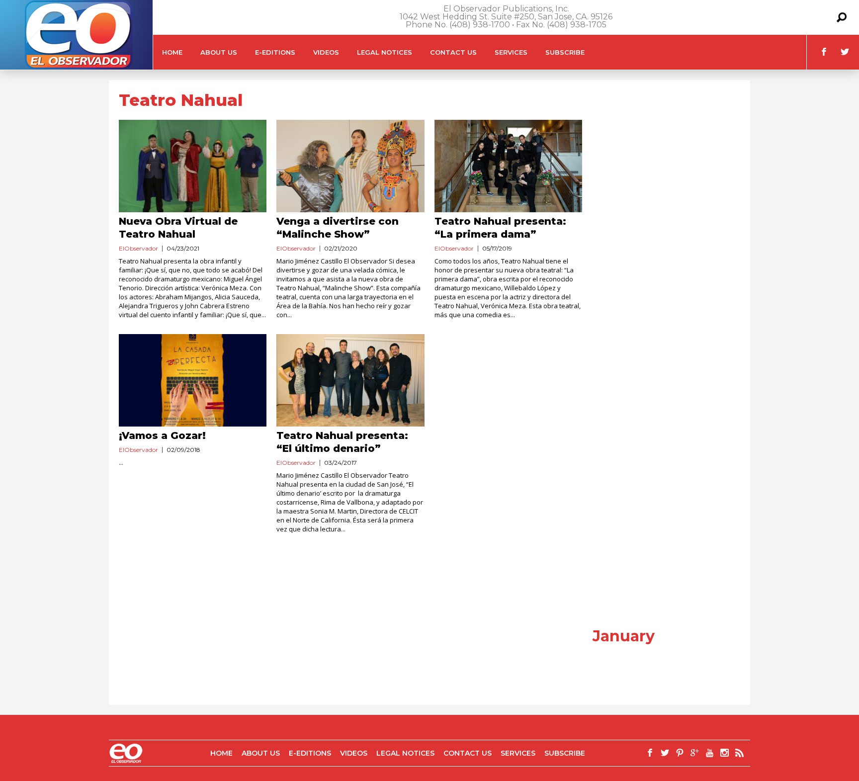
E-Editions (275, 52)
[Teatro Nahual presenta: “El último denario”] (350, 380)
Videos (326, 52)
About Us (218, 52)
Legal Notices (384, 52)
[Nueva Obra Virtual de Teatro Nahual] (192, 166)
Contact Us (453, 52)
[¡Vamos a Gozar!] (192, 380)
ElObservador (138, 248)
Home (172, 52)
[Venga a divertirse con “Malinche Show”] (350, 166)
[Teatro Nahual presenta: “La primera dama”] (508, 166)
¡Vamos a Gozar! (162, 435)
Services (511, 52)
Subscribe (565, 52)
